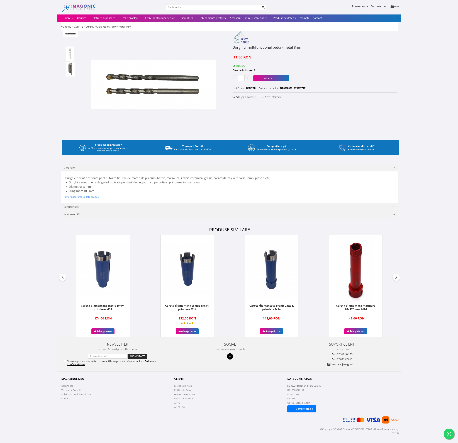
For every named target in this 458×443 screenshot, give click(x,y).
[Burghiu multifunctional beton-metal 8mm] (153, 84)
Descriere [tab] (69, 167)
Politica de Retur (183, 390)
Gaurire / (79, 26)
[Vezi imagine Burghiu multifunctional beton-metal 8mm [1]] (70, 53)
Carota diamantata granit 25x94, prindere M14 (271, 307)
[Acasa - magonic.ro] (79, 7)
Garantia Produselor (185, 394)
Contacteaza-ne (304, 408)
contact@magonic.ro (344, 364)
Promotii (304, 18)
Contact (317, 18)
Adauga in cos (271, 78)
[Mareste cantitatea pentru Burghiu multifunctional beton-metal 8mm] (247, 78)
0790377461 (344, 359)
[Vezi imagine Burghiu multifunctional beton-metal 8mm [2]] (70, 69)
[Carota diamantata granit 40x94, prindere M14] (103, 269)
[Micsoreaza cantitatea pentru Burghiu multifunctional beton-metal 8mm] (235, 78)
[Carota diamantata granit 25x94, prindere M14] (271, 269)
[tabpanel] (153, 84)
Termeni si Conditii (71, 390)
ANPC (177, 402)
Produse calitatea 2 (284, 18)
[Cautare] (263, 7)
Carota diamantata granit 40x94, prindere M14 (103, 307)
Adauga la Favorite (245, 97)
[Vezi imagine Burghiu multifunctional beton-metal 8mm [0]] (70, 34)
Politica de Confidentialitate (76, 394)
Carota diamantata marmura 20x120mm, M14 (356, 307)
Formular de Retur (184, 398)
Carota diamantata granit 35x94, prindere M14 (187, 307)
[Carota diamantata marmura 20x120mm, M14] (356, 269)
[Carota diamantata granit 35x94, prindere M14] (187, 269)
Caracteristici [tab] (71, 206)
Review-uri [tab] (72, 214)
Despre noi (67, 385)
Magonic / (67, 26)
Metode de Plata (183, 385)
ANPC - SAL (180, 406)
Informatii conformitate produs (82, 196)
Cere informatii (272, 97)
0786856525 (344, 354)
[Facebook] (230, 356)
